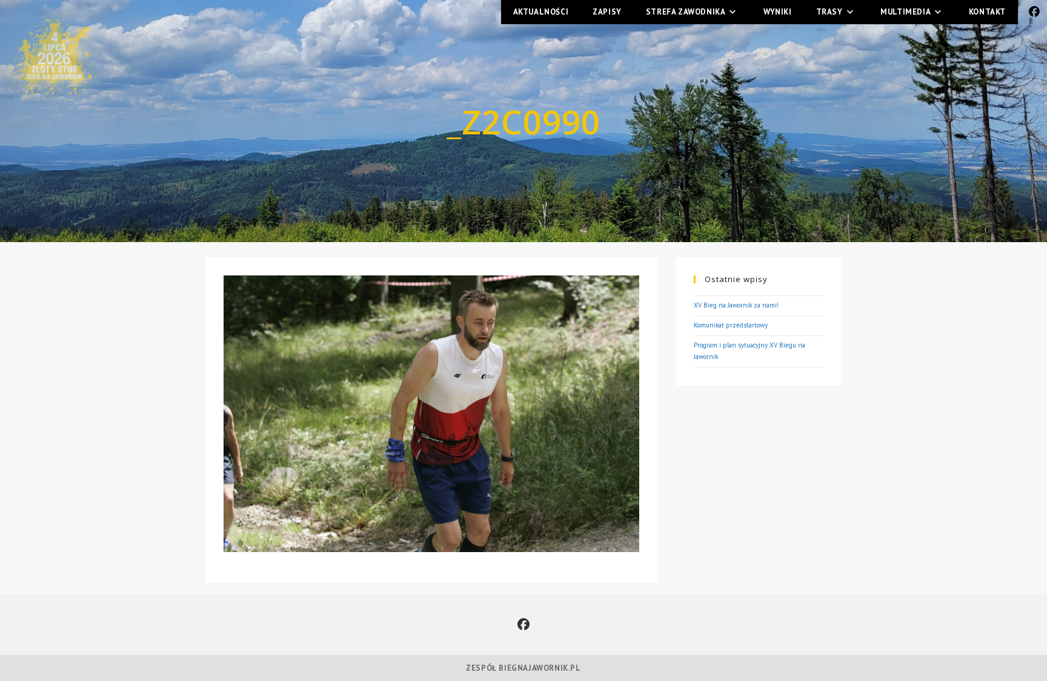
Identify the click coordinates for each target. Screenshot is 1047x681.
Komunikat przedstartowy (731, 325)
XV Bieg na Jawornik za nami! (736, 305)
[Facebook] (523, 625)
